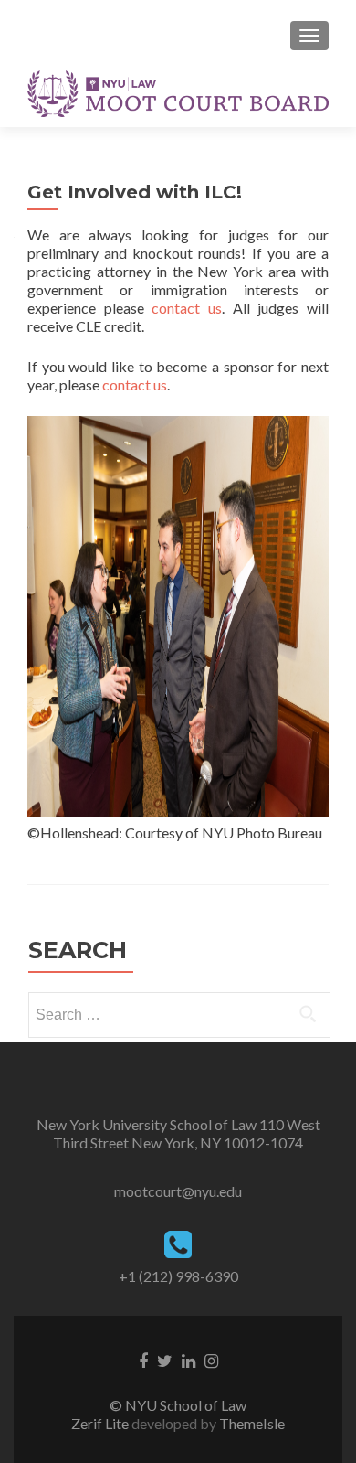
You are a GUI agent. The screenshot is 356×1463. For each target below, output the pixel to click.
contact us (187, 307)
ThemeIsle (252, 1423)
